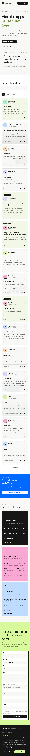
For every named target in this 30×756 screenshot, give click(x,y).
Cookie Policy (11, 747)
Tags (10, 684)
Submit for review (15, 716)
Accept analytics (19, 751)
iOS (8, 94)
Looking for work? (8, 46)
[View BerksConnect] (15, 334)
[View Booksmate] (15, 260)
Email (4, 704)
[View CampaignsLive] (15, 284)
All (3, 94)
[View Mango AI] (15, 156)
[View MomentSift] (15, 109)
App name (5, 652)
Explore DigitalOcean (15, 492)
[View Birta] (15, 405)
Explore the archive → (8, 542)
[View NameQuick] (15, 381)
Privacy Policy (8, 713)
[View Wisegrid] (15, 452)
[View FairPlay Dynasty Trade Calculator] (15, 133)
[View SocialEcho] (15, 358)
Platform (5, 659)
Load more (15, 467)
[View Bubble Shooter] (15, 309)
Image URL (7, 691)
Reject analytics (8, 751)
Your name (5, 697)
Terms (17, 711)
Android (13, 94)
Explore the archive (9, 41)
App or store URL (7, 665)
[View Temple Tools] (15, 234)
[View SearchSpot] (15, 180)
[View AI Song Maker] (15, 205)
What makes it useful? (8, 672)
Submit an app (22, 3)
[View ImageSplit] (15, 428)
